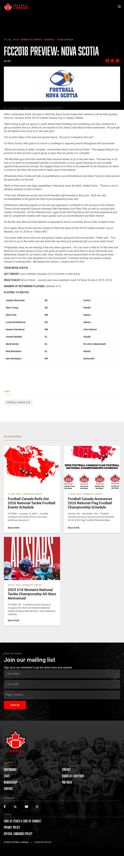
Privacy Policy (12, 827)
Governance (10, 769)
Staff (7, 776)
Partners (67, 782)
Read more (13, 528)
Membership (10, 782)
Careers (8, 789)
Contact (66, 769)
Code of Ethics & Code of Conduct (22, 821)
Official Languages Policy (18, 834)
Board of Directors (73, 776)
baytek (48, 842)
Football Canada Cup (18, 402)
